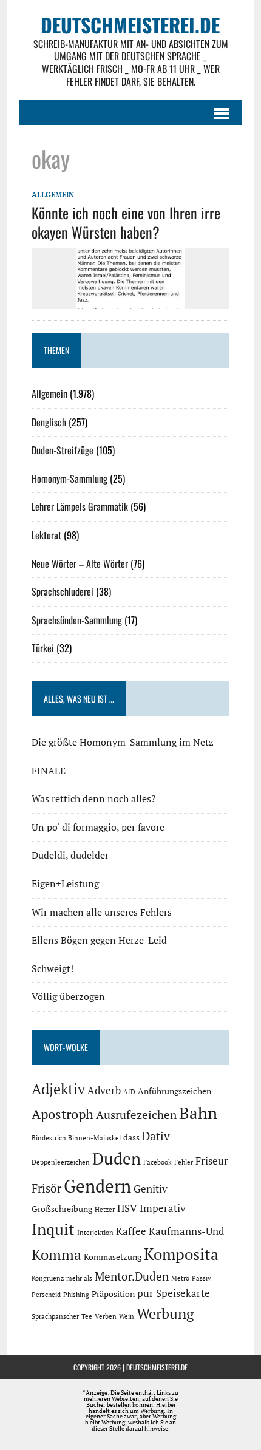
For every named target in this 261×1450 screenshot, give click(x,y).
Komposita (181, 1254)
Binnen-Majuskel (94, 1138)
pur (145, 1293)
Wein (126, 1316)
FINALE (49, 770)
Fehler (183, 1162)
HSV (127, 1208)
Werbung (165, 1313)
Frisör (46, 1188)
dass (131, 1137)
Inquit (53, 1229)
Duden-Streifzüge (62, 450)
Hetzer (105, 1209)
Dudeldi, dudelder (70, 855)
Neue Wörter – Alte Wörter (80, 563)
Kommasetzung (112, 1256)
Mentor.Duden (132, 1276)
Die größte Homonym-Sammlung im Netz (123, 742)
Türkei (43, 648)
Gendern (97, 1185)
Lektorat (46, 535)
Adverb (104, 1090)
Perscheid (46, 1294)
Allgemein (53, 194)
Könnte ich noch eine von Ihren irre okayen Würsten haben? (126, 222)
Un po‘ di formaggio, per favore (98, 827)
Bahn (198, 1113)
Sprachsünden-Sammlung (77, 620)
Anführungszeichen (174, 1091)
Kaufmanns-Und (186, 1231)
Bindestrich (49, 1138)
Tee (86, 1316)
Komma (56, 1254)
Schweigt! (52, 968)
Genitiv (151, 1189)
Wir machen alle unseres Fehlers (102, 912)
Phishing (76, 1294)
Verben (106, 1316)
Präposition (113, 1293)
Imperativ (163, 1208)
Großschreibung (62, 1208)
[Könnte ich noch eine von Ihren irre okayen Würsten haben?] (130, 300)
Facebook (157, 1162)
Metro (180, 1278)
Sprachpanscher (55, 1316)
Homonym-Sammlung (69, 478)
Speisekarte (183, 1293)
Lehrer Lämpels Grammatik (80, 506)
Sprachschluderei (62, 591)
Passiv (201, 1278)
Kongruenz (48, 1278)
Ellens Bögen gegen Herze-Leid (99, 940)
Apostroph (62, 1114)
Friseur (211, 1161)
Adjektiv (58, 1088)
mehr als (79, 1278)
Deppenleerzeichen (61, 1162)
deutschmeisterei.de (157, 1367)
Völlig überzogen (68, 996)
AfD (129, 1092)
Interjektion (95, 1232)
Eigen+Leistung (65, 883)
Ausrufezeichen (136, 1115)
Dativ (156, 1136)
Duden (116, 1158)
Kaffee (131, 1231)
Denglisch (49, 422)
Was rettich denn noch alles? (94, 798)
